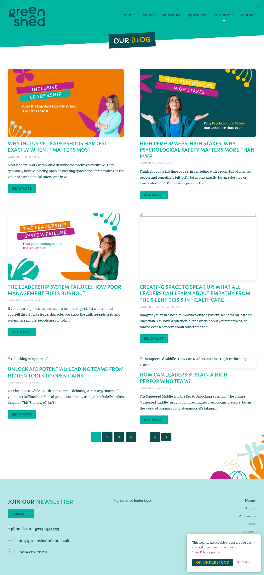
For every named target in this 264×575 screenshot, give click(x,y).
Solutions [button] (171, 15)
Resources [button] (223, 15)
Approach (197, 15)
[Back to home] (27, 17)
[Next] (166, 437)
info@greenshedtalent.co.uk (43, 541)
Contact (248, 15)
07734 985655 (47, 530)
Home (129, 15)
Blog (252, 524)
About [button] (148, 15)
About (250, 508)
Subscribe (21, 514)
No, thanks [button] (243, 562)
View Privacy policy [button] (206, 552)
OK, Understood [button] (212, 562)
